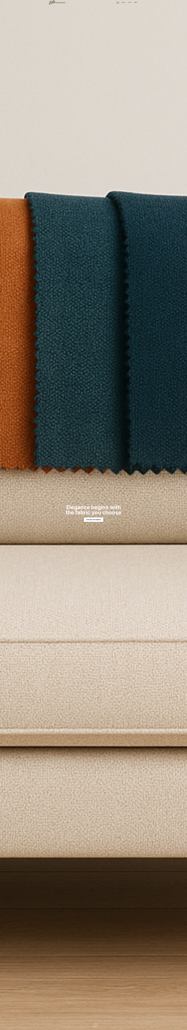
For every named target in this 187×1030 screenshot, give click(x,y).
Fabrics (123, 2)
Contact (130, 2)
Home (117, 2)
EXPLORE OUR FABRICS (93, 519)
